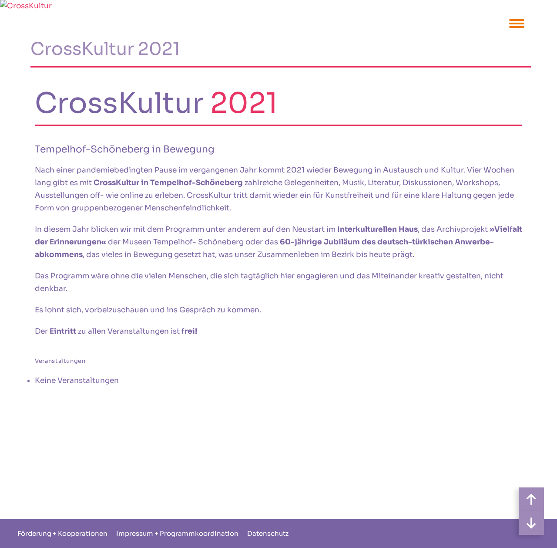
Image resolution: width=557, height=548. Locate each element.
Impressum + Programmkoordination (177, 533)
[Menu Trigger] (516, 23)
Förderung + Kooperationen (62, 533)
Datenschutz (268, 533)
